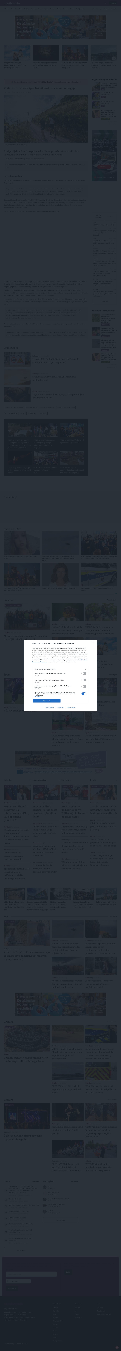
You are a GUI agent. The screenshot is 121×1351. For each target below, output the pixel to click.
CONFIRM (46, 701)
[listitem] (60, 669)
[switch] (83, 673)
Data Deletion (50, 707)
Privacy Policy (71, 707)
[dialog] (60, 675)
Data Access (60, 707)
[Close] (93, 643)
